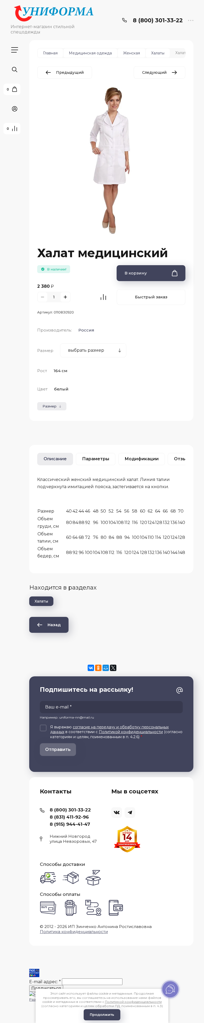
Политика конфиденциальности (74, 931)
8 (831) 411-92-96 (69, 817)
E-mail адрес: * (45, 981)
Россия (86, 330)
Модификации (142, 458)
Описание (55, 458)
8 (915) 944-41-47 (70, 824)
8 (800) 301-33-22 (158, 20)
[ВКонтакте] (91, 668)
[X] (113, 668)
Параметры (95, 458)
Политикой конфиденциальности (131, 731)
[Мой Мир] (106, 668)
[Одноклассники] (98, 668)
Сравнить (103, 297)
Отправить (58, 749)
